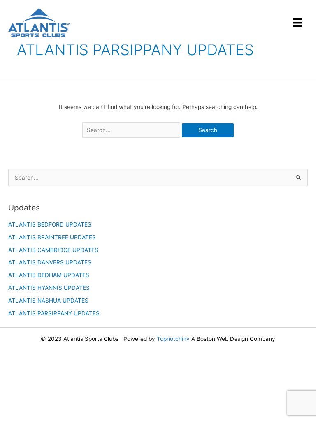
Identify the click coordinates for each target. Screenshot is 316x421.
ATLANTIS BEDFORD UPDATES (49, 224)
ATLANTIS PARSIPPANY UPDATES (54, 313)
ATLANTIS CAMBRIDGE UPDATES (53, 250)
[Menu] (297, 22)
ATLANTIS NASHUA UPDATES (48, 300)
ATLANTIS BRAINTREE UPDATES (52, 237)
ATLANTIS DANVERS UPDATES (49, 262)
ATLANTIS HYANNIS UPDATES (49, 288)
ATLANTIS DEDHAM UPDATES (48, 275)
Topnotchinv (173, 338)
